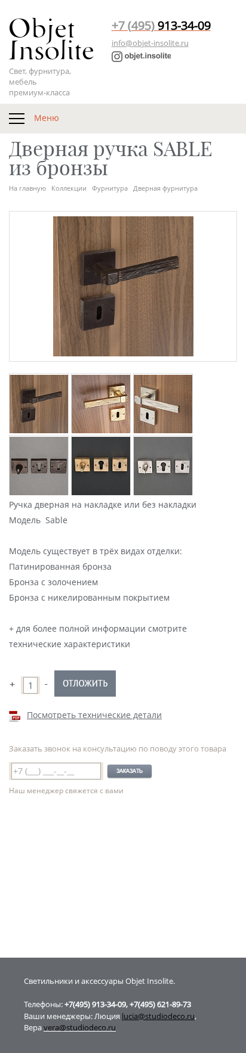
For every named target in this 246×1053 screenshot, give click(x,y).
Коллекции (69, 188)
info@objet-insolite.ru (150, 43)
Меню (45, 117)
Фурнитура (110, 188)
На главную (27, 188)
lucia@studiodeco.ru (158, 1016)
